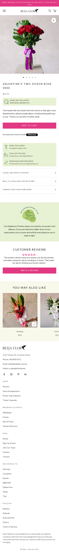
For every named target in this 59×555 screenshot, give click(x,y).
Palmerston (8, 487)
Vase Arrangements (11, 391)
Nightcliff (7, 482)
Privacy (6, 522)
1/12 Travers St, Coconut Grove (16, 355)
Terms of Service (10, 527)
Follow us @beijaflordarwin (14, 368)
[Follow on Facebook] (4, 374)
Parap (5, 491)
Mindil (20, 332)
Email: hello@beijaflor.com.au (15, 364)
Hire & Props (8, 421)
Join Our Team (9, 447)
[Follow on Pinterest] (18, 374)
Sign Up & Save (9, 443)
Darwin (6, 478)
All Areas (6, 469)
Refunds (6, 513)
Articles (6, 452)
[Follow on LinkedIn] (25, 374)
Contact (6, 456)
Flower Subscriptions (12, 395)
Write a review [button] (29, 270)
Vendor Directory (10, 426)
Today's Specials (10, 400)
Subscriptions (9, 518)
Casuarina (7, 473)
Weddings (7, 412)
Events (6, 417)
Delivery (6, 509)
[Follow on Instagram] (11, 374)
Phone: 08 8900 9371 (12, 359)
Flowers (6, 386)
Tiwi (4, 496)
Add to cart (29, 125)
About (5, 438)
